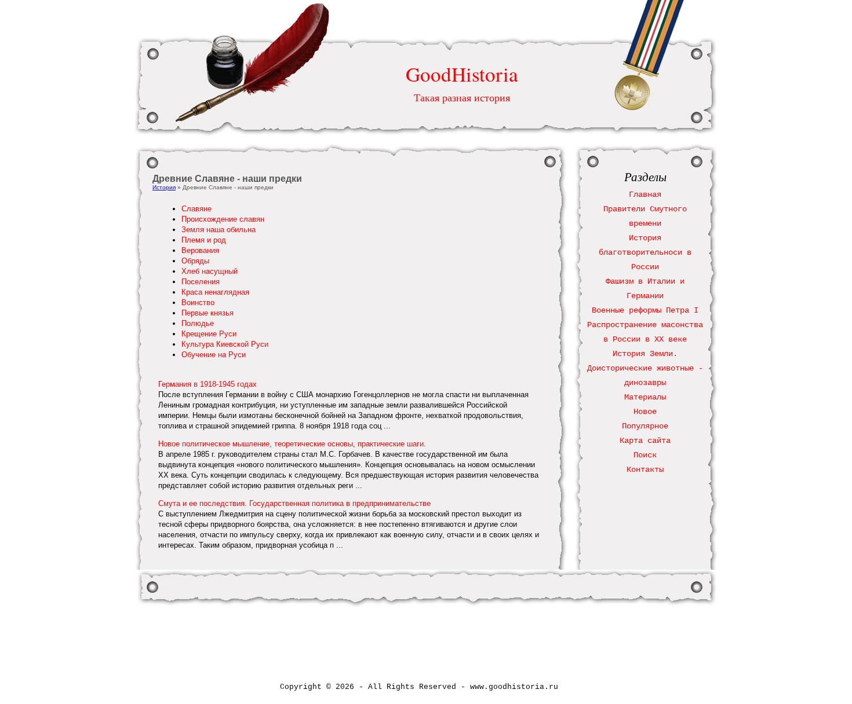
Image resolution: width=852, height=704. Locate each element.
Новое (645, 411)
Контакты (645, 469)
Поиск (645, 455)
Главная (645, 194)
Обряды (195, 260)
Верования (200, 250)
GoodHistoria (462, 73)
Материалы (645, 397)
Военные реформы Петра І (645, 310)
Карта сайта (645, 440)
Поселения (200, 281)
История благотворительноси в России (645, 252)
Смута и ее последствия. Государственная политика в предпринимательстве (294, 503)
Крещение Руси (208, 333)
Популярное (645, 426)
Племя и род (203, 240)
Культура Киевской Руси (224, 344)
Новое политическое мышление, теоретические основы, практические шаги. (292, 443)
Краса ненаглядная (215, 292)
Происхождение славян (222, 219)
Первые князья (207, 313)
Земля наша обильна (218, 229)
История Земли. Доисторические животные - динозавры (645, 368)
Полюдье (197, 323)
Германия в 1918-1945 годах (207, 384)
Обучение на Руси (213, 354)
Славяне (196, 208)
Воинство (197, 302)
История (164, 187)
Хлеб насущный (209, 271)
